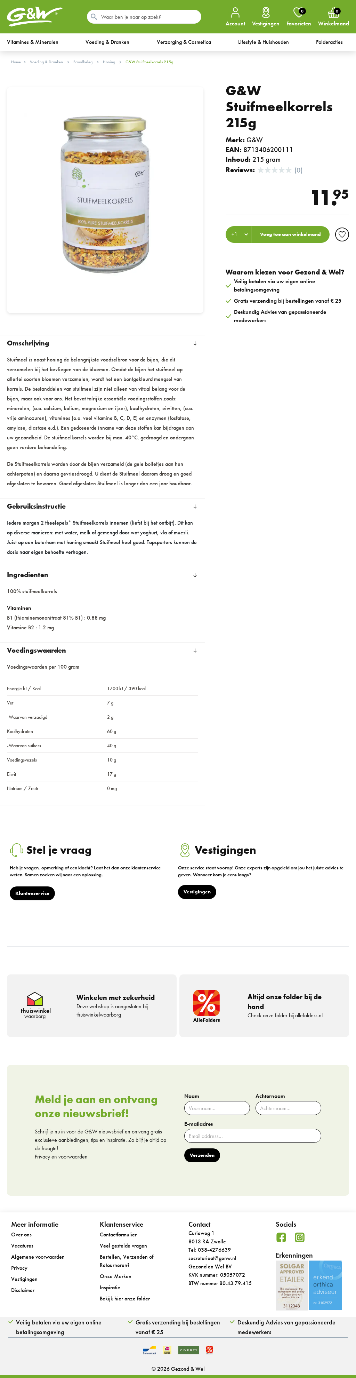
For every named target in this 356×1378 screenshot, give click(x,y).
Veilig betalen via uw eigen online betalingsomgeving (59, 1327)
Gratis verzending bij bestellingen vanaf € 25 (178, 1327)
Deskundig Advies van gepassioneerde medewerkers (286, 1327)
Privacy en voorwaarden (61, 1156)
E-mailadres (198, 1124)
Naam (191, 1096)
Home (16, 62)
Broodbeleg (82, 62)
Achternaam (270, 1096)
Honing (109, 62)
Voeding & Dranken (46, 62)
